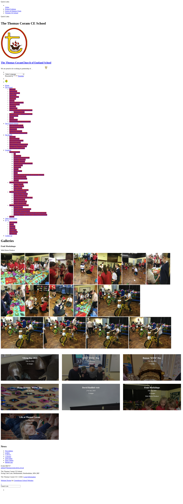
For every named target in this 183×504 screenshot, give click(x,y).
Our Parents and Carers (17, 148)
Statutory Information (16, 103)
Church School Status (16, 127)
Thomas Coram (14, 104)
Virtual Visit (13, 108)
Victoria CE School (11, 13)
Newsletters (13, 222)
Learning (8, 150)
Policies (12, 101)
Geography (17, 167)
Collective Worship (15, 131)
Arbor (7, 7)
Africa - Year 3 (18, 184)
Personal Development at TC (19, 205)
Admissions (13, 91)
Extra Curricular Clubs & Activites (20, 110)
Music (16, 173)
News (7, 220)
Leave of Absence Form (13, 11)
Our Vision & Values (16, 125)
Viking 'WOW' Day (20, 201)
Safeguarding (13, 116)
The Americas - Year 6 (21, 190)
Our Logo (12, 99)
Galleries (12, 226)
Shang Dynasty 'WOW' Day (23, 198)
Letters (11, 224)
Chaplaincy (13, 129)
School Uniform (10, 9)
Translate (21, 76)
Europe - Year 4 (19, 186)
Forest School (18, 165)
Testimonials (13, 120)
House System (14, 97)
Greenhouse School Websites (23, 480)
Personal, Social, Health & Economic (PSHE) (29, 175)
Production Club (19, 112)
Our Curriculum (14, 152)
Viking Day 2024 (19, 199)
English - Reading (20, 160)
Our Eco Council (15, 142)
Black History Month (21, 194)
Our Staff (12, 137)
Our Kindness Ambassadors (18, 144)
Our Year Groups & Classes (18, 182)
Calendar (12, 228)
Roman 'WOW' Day (20, 196)
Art (15, 154)
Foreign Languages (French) (23, 163)
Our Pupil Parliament (16, 141)
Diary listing (13, 232)
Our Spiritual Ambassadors (18, 133)
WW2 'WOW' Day (20, 203)
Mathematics (18, 171)
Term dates (13, 230)
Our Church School (11, 123)
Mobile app (13, 234)
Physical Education (20, 177)
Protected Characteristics (22, 211)
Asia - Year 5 (18, 188)
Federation (12, 95)
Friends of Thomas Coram (18, 146)
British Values (18, 207)
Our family (8, 135)
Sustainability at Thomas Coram (20, 122)
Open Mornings (14, 93)
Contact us (8, 236)
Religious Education (20, 179)
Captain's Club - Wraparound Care (20, 114)
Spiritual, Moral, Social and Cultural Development (30, 215)
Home (7, 85)
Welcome (12, 89)
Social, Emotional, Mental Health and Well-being (30, 213)
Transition (12, 106)
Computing (17, 156)
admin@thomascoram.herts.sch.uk (12, 468)
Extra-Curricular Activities (22, 209)
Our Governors (14, 139)
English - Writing (19, 161)
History (16, 169)
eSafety (11, 217)
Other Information (11, 218)
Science (16, 180)
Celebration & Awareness (17, 192)
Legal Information (30, 477)
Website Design (6, 480)
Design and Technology (22, 158)
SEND (11, 118)
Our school (8, 87)
